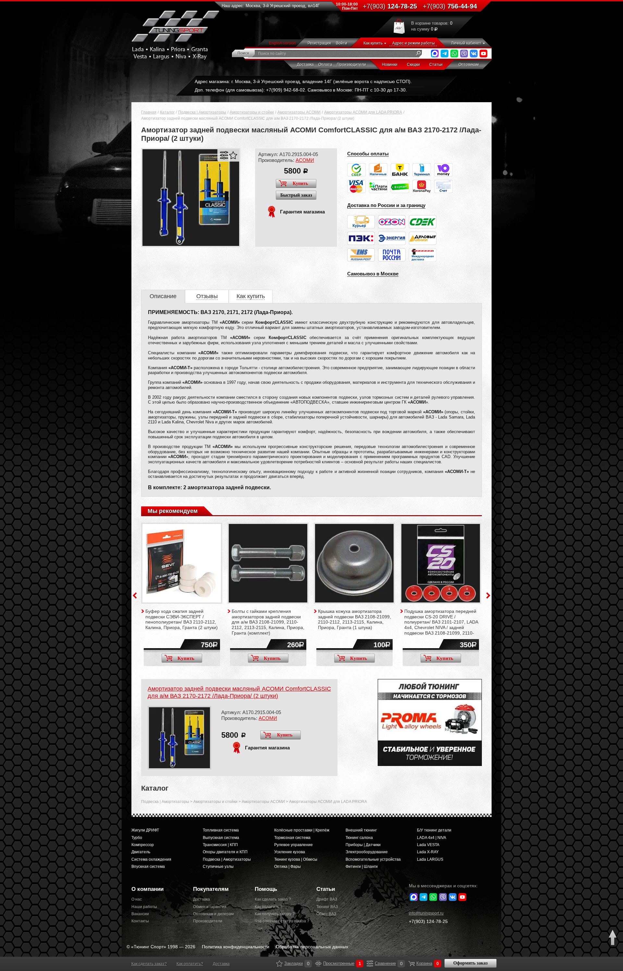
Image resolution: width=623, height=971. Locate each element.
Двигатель (140, 852)
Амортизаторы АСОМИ (299, 112)
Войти (341, 43)
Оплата (325, 64)
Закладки (279, 963)
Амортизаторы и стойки (252, 112)
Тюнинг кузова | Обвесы (295, 859)
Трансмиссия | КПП (220, 845)
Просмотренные (318, 963)
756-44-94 (450, 6)
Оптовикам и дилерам (213, 914)
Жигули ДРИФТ (145, 830)
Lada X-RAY (428, 852)
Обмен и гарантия (209, 906)
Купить (300, 183)
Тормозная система (292, 837)
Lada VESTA (428, 845)
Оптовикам (468, 64)
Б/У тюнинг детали (434, 830)
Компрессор (142, 845)
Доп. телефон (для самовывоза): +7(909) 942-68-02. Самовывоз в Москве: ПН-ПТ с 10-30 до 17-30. (301, 89)
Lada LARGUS (430, 859)
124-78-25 (390, 6)
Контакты (140, 921)
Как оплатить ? (268, 906)
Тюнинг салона (359, 837)
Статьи (436, 64)
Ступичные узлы (218, 866)
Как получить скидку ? (275, 914)
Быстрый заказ (296, 195)
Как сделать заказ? (149, 964)
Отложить (233, 155)
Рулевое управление (293, 845)
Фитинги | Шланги (362, 866)
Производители (351, 64)
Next (488, 595)
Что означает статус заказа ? (281, 921)
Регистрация (319, 43)
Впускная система (148, 866)
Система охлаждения (151, 859)
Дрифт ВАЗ (326, 899)
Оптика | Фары (287, 866)
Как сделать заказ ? (273, 899)
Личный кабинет (466, 43)
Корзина (411, 963)
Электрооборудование (367, 852)
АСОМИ (305, 160)
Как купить (373, 43)
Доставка (305, 64)
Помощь (266, 889)
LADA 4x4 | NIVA (431, 837)
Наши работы (144, 906)
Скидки (413, 64)
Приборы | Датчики (363, 845)
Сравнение (370, 963)
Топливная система (221, 830)
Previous (135, 595)
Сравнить (224, 155)
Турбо (136, 837)
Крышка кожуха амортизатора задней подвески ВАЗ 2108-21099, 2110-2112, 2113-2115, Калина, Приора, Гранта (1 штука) (354, 619)
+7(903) (428, 921)
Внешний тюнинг (361, 830)
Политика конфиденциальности (235, 946)
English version (282, 43)
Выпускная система (221, 837)
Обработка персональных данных (312, 946)
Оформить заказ (470, 963)
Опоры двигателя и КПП (225, 852)
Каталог (167, 112)
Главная (148, 112)
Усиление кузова (289, 852)
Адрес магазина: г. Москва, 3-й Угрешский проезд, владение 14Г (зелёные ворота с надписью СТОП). (303, 81)
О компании (147, 889)
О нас (136, 899)
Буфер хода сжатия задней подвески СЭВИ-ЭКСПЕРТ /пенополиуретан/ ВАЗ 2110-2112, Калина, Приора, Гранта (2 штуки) (181, 619)
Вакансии (140, 914)
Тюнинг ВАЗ (327, 906)
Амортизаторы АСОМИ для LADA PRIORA (363, 112)
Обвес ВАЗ (326, 914)
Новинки (389, 64)
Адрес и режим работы (413, 43)
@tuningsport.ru (426, 913)
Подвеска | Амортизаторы (202, 112)
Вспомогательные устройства (373, 859)
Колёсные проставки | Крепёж (301, 830)
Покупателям (211, 889)
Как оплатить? (190, 964)
